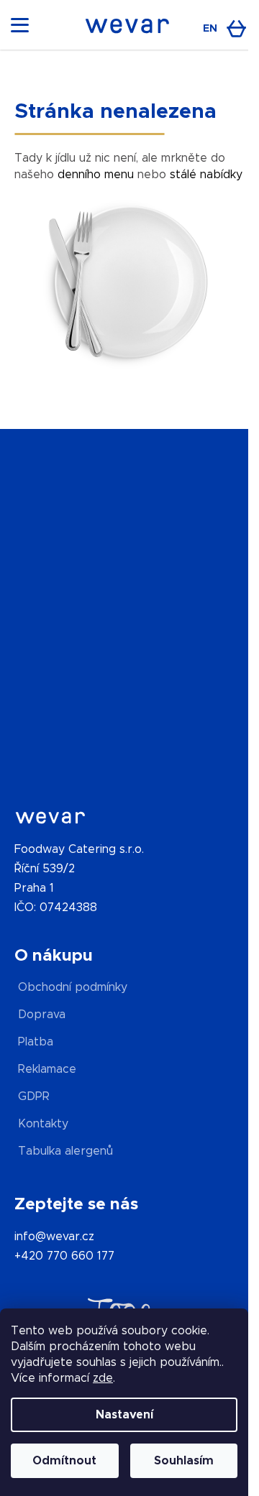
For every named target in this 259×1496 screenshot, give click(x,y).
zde (103, 1378)
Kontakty (43, 1124)
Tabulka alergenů (65, 1151)
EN (210, 29)
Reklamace (47, 1069)
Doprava (41, 1014)
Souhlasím (184, 1461)
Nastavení (124, 1415)
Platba (35, 1042)
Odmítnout (64, 1461)
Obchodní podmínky (72, 987)
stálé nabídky (206, 174)
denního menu (96, 174)
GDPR (34, 1096)
